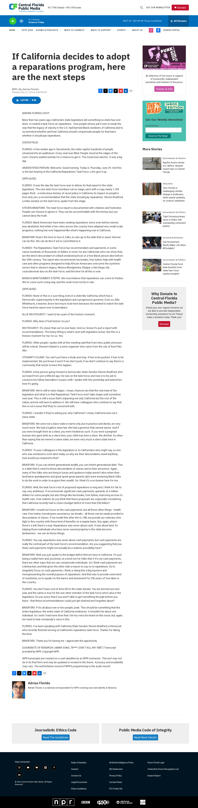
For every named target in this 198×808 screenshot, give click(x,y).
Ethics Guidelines (79, 789)
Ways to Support (101, 30)
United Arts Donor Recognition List (163, 769)
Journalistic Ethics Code (55, 729)
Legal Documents (79, 782)
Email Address (152, 125)
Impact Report (154, 776)
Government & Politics (174, 212)
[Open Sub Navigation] (17, 30)
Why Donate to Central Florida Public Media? (164, 298)
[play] (12, 21)
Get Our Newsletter (158, 7)
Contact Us (76, 776)
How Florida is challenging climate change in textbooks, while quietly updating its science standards (174, 194)
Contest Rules (115, 782)
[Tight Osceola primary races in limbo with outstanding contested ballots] (151, 217)
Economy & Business (173, 237)
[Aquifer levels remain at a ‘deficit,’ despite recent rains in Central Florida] (151, 163)
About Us (137, 30)
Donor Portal (171, 30)
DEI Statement (116, 769)
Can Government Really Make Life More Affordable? (174, 245)
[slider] (26, 20)
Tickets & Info (164, 89)
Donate (181, 7)
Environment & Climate (174, 158)
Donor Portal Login (156, 763)
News (12, 30)
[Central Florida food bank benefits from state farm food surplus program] (151, 265)
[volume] (21, 21)
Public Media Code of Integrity (145, 729)
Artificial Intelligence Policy (121, 763)
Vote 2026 (27, 30)
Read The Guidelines (55, 737)
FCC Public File (115, 789)
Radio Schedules (78, 763)
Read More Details (145, 737)
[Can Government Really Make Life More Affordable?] (151, 243)
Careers (74, 769)
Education (168, 183)
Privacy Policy (115, 776)
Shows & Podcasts (47, 30)
